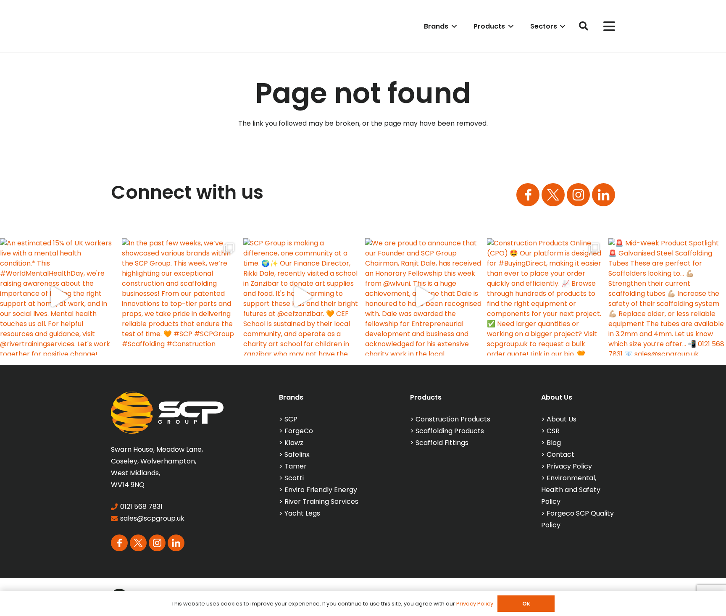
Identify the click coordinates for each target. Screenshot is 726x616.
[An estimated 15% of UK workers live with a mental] (59, 297)
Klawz (293, 443)
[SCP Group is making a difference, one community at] (302, 297)
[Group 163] (527, 194)
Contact (560, 454)
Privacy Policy (569, 466)
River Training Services (321, 501)
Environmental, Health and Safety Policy (570, 489)
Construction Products (453, 419)
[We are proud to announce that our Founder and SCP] (424, 297)
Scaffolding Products (450, 431)
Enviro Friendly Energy (320, 490)
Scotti (294, 478)
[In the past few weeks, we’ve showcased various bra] (180, 297)
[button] (452, 26)
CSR (553, 431)
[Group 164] (553, 194)
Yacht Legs (302, 513)
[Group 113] (603, 194)
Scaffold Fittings (442, 443)
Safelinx (297, 454)
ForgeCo (298, 431)
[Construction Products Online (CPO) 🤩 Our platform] (546, 297)
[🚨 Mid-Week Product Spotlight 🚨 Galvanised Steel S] (667, 297)
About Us (561, 419)
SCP (290, 419)
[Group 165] (578, 194)
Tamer (295, 466)
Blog (554, 443)
